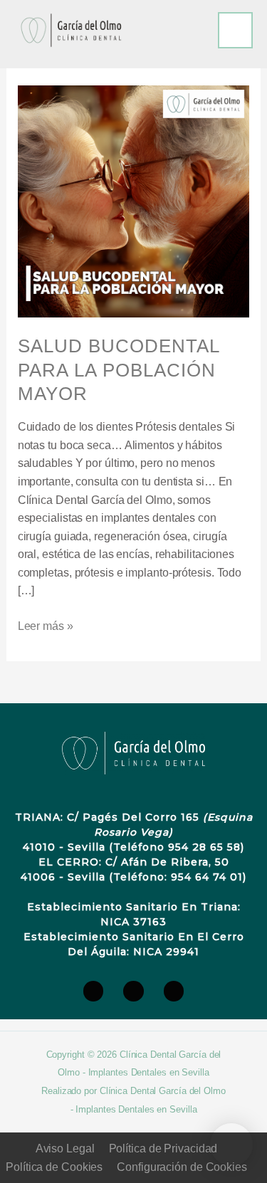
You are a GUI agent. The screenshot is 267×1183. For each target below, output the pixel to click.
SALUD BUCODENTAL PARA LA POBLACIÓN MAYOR (118, 370)
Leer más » (45, 624)
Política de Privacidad (163, 1148)
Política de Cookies (54, 1167)
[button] (231, 1144)
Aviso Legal (65, 1148)
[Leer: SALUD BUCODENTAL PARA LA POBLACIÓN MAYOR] (134, 200)
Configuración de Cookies (182, 1167)
